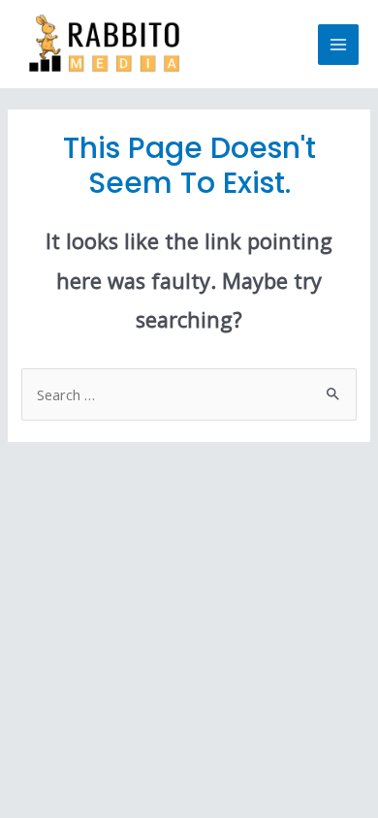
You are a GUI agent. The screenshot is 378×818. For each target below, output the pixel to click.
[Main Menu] (338, 44)
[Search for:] (188, 394)
